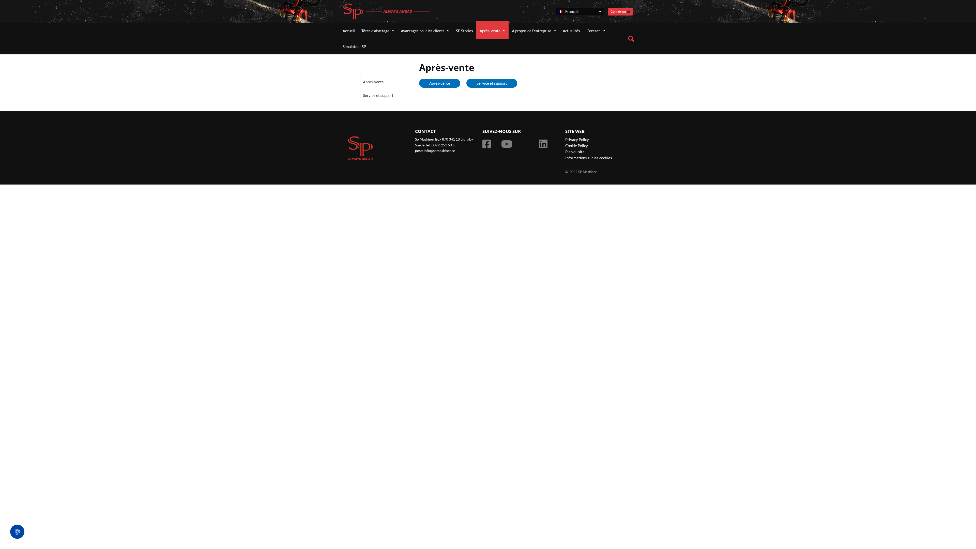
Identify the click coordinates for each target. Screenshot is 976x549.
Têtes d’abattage (375, 30)
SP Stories (464, 30)
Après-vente (490, 30)
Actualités (571, 30)
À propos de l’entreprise (531, 30)
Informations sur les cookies (588, 158)
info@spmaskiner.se (439, 150)
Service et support (378, 95)
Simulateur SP (354, 46)
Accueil (349, 30)
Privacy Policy (577, 139)
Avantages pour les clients (423, 30)
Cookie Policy (576, 145)
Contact (593, 30)
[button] (631, 38)
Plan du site (575, 151)
